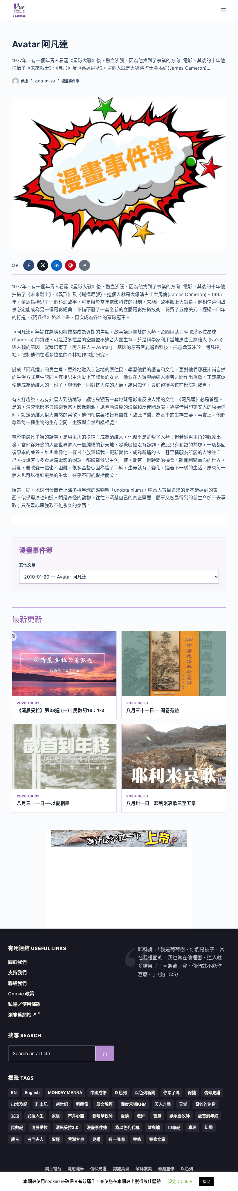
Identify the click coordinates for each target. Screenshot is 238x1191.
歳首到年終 (208, 1115)
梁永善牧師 (180, 1115)
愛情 (125, 1115)
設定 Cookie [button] (180, 1181)
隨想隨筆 (76, 1168)
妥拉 (15, 1115)
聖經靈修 (166, 1168)
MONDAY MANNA (65, 1092)
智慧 (157, 1115)
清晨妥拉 (39, 1127)
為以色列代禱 (127, 1127)
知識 (209, 1127)
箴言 (15, 1139)
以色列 (121, 1092)
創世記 (62, 1104)
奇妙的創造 (205, 1104)
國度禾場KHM (134, 1104)
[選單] (223, 10)
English (32, 1092)
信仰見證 (212, 1092)
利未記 (41, 1104)
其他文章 (27, 564)
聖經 (56, 1139)
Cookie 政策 (21, 994)
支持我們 (17, 972)
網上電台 (53, 1168)
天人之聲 (163, 1104)
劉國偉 (82, 1104)
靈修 (137, 1139)
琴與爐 (154, 1127)
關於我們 (17, 962)
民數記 (17, 1127)
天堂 (183, 1104)
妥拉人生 (35, 1115)
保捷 (192, 1092)
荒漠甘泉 (76, 1139)
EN (14, 1092)
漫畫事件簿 (70, 81)
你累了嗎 (171, 1092)
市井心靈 (76, 1115)
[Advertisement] (119, 888)
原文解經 (104, 1104)
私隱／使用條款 (24, 1004)
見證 (96, 1139)
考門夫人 (35, 1139)
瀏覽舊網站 (22, 1015)
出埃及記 (19, 1104)
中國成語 (98, 1092)
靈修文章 (157, 1139)
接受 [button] (206, 1181)
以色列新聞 (145, 1092)
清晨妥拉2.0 (67, 1127)
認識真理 (121, 1168)
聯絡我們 (17, 983)
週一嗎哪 (117, 1139)
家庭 (56, 1115)
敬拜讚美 (144, 1168)
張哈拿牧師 (102, 1115)
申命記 (174, 1127)
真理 (192, 1127)
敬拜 (141, 1115)
